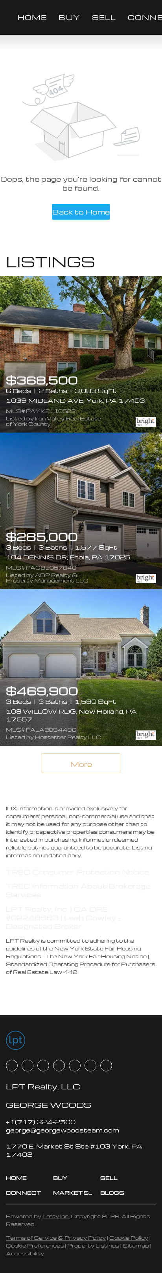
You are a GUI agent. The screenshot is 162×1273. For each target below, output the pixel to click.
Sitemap (136, 1245)
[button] (29, 1177)
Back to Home (81, 211)
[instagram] (75, 1065)
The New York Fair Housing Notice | (97, 956)
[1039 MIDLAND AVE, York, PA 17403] (81, 354)
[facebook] (12, 1065)
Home (32, 17)
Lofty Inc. (56, 1216)
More (81, 763)
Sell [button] (104, 17)
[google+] (106, 1065)
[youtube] (90, 1065)
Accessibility (25, 1253)
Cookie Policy (128, 1237)
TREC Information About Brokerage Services (78, 890)
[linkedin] (27, 1065)
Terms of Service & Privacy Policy (56, 1237)
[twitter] (43, 1065)
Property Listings (93, 1245)
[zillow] (59, 1065)
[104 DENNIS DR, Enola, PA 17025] (81, 511)
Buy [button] (69, 17)
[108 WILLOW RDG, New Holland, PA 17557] (81, 667)
